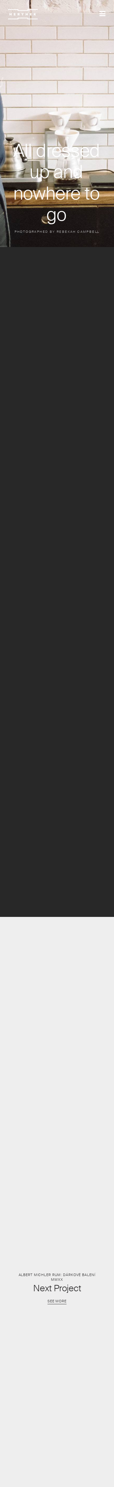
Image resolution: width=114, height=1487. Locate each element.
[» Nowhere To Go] (23, 14)
